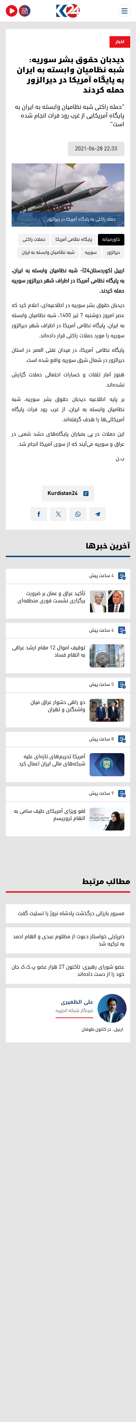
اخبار (119, 41)
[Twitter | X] (58, 514)
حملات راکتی (33, 239)
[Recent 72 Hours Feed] (24, 11)
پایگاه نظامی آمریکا (73, 239)
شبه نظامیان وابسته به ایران (48, 252)
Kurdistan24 (63, 493)
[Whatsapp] (78, 514)
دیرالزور (113, 252)
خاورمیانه (111, 239)
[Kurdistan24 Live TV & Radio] (11, 11)
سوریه (91, 252)
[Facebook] (38, 514)
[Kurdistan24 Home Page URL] (68, 11)
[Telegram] (97, 514)
